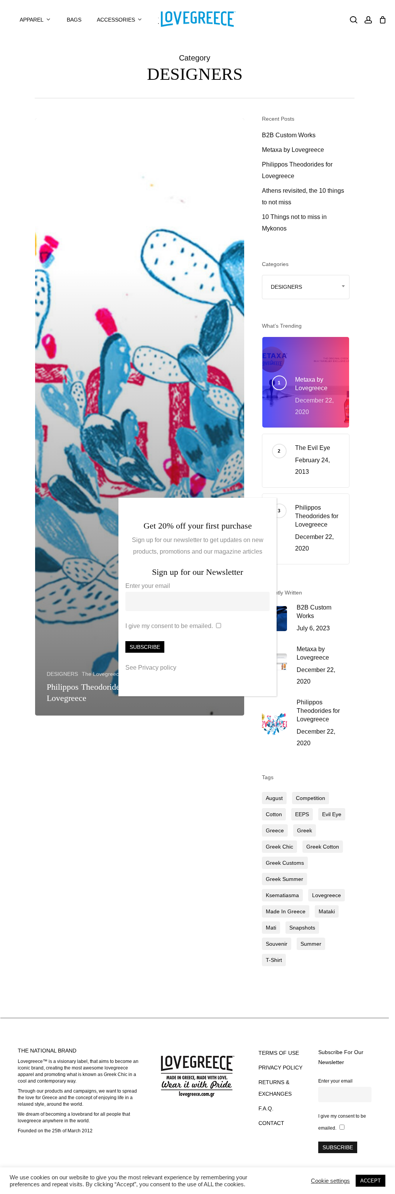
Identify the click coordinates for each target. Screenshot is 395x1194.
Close (267, 507)
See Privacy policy (150, 667)
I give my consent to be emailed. (169, 626)
